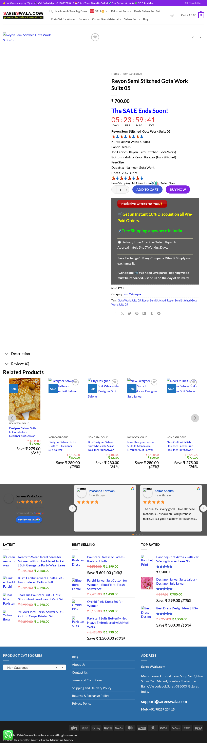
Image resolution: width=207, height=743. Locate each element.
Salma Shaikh (164, 491)
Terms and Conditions (87, 680)
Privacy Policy (81, 703)
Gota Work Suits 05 (129, 300)
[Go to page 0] (133, 534)
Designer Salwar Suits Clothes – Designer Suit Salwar (62, 445)
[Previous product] (200, 37)
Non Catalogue (132, 73)
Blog (145, 19)
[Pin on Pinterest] (137, 313)
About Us (78, 664)
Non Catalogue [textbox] (32, 667)
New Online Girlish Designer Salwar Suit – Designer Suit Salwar (181, 445)
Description (20, 354)
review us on (27, 519)
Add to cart (147, 189)
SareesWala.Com (29, 496)
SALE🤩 (100, 11)
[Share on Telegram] (158, 313)
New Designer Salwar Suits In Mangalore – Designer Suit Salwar (140, 445)
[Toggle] (7, 354)
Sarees (83, 19)
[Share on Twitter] (129, 313)
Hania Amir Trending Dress (71, 11)
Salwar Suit (130, 19)
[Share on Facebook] (115, 313)
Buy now (178, 189)
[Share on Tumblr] (151, 313)
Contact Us (80, 672)
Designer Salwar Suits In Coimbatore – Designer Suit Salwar (22, 431)
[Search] (51, 11)
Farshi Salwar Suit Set (147, 11)
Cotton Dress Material (105, 19)
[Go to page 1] (136, 534)
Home (115, 73)
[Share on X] (122, 313)
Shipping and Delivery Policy (91, 688)
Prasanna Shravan (102, 491)
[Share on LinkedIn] (144, 313)
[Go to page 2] (139, 534)
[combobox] (34, 667)
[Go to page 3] (142, 534)
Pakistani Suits (120, 11)
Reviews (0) (20, 364)
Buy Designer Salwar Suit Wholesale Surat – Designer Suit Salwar (102, 445)
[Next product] (193, 37)
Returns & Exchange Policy (90, 695)
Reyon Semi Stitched (154, 300)
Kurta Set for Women (63, 19)
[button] (193, 3)
